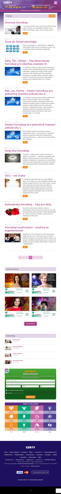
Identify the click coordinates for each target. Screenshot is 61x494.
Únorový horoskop (16, 22)
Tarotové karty (30, 454)
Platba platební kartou (51, 452)
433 (27, 291)
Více (25, 33)
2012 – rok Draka (15, 175)
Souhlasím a (16, 393)
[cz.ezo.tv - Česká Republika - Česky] (8, 2)
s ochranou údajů (20, 393)
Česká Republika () (39, 472)
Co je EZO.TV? (38, 452)
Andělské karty (8, 454)
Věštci (39, 457)
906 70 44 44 (11, 293)
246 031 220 (38, 10)
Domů (5, 452)
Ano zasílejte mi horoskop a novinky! (15, 390)
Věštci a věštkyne (14, 452)
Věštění (55, 454)
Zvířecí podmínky (18, 346)
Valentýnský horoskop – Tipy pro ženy (28, 204)
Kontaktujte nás (9, 459)
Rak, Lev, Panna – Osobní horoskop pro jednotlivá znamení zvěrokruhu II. (29, 92)
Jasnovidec (23, 457)
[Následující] (38, 257)
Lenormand (39, 454)
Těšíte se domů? (17, 353)
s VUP (14, 393)
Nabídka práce (29, 459)
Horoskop (8, 19)
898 (27, 315)
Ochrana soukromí (35, 466)
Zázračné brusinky (18, 360)
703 (53, 315)
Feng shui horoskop (17, 150)
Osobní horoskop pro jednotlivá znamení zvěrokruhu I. (30, 126)
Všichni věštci (30, 324)
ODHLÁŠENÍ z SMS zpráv (50, 459)
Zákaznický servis (20, 459)
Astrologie (48, 454)
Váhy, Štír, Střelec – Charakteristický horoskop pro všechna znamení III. (27, 62)
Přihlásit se (30, 397)
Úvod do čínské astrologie (21, 41)
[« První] (20, 257)
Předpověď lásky (19, 454)
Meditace (8, 173)
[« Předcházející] (23, 257)
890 (53, 291)
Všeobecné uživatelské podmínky (26, 463)
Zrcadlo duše (16, 339)
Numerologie (32, 457)
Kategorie (52, 16)
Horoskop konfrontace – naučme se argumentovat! (27, 229)
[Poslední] (41, 257)
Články (31, 452)
